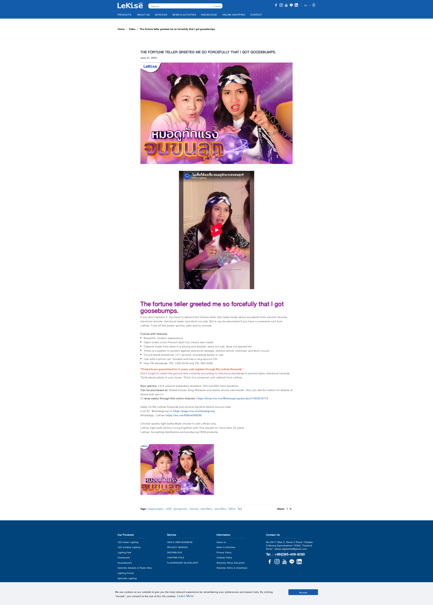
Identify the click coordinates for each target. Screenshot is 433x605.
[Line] (291, 5)
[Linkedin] (296, 5)
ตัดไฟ (168, 508)
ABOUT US (143, 14)
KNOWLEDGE (209, 14)
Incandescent (125, 562)
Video (132, 28)
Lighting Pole (124, 552)
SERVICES (161, 14)
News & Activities (225, 547)
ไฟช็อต (232, 508)
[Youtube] (286, 5)
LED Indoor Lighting (128, 542)
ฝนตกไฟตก (220, 508)
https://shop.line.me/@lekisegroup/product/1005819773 (232, 398)
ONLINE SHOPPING (233, 14)
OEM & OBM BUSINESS (179, 542)
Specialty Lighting (127, 578)
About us (221, 542)
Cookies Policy (224, 557)
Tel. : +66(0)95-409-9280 (285, 553)
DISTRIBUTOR (174, 552)
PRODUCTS (124, 14)
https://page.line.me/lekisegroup (193, 410)
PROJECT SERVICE (177, 547)
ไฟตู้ (240, 508)
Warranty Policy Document (230, 562)
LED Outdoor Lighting (129, 547)
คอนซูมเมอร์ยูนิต (155, 508)
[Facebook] (276, 5)
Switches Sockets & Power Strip (135, 567)
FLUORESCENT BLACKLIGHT (182, 562)
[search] (216, 5)
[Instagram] (281, 5)
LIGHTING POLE (175, 557)
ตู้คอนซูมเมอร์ (180, 508)
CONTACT (256, 14)
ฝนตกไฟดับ (206, 508)
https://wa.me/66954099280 (184, 415)
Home (121, 28)
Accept (303, 592)
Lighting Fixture (126, 573)
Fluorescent (124, 557)
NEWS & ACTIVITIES (184, 14)
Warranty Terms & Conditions (231, 567)
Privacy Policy (224, 552)
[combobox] (184, 6)
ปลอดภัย (193, 508)
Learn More (185, 595)
